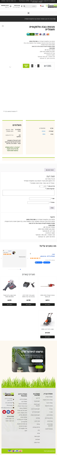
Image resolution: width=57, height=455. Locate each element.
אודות (12, 1)
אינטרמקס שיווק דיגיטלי (49, 451)
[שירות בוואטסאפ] (10, 6)
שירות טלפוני (17, 5)
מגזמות (42, 19)
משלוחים (3, 1)
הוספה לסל (26, 65)
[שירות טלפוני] (22, 6)
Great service (22, 256)
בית (15, 1)
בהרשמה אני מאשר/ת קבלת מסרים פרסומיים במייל (31, 364)
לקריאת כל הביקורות (47, 262)
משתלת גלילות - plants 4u (47, 256)
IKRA (44, 134)
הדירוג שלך (51, 186)
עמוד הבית (53, 19)
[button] (28, 13)
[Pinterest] (4, 412)
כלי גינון (47, 19)
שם (52, 198)
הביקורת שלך (49, 189)
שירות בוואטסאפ (5, 5)
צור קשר (8, 1)
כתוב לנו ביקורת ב (39, 262)
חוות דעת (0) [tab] (50, 170)
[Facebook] (8, 412)
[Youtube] (12, 412)
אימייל (52, 202)
